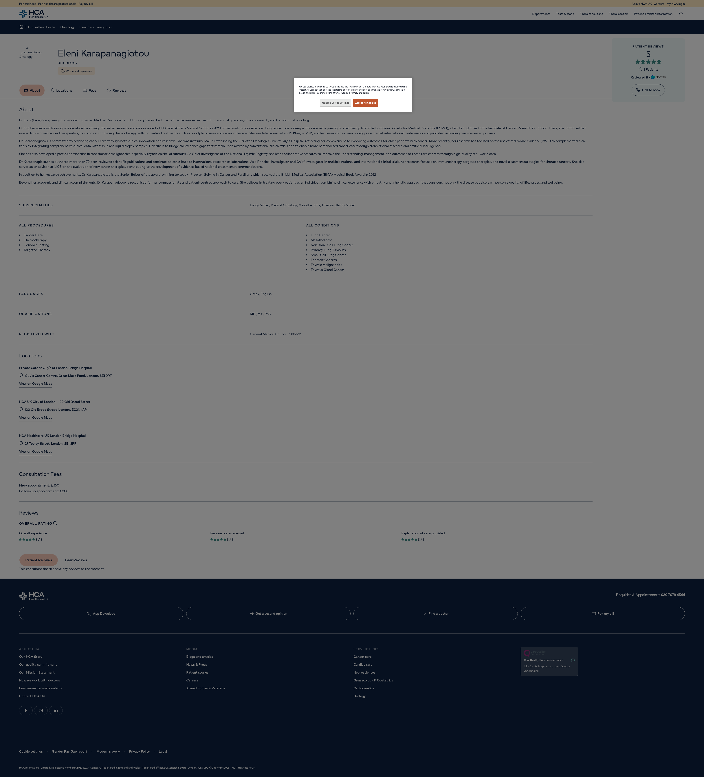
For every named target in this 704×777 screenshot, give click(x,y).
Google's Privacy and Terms (355, 93)
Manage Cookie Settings (335, 102)
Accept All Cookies (365, 102)
